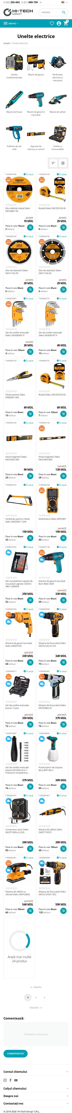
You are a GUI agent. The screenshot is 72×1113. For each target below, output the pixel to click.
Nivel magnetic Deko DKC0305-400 (16, 458)
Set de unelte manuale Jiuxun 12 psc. (17, 706)
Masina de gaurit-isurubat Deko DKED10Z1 (18, 644)
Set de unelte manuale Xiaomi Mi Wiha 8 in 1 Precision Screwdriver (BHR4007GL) (17, 770)
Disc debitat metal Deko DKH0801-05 (17, 209)
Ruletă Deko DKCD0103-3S (52, 208)
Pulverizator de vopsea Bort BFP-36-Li (50, 768)
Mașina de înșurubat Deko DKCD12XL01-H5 (52, 644)
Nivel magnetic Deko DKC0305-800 (49, 458)
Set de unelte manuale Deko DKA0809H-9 (17, 334)
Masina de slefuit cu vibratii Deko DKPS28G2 (17, 893)
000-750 (29, 2)
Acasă (6, 43)
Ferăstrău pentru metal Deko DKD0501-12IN (17, 520)
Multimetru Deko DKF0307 (52, 519)
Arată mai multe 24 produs (19, 959)
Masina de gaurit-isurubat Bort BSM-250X (52, 582)
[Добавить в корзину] (30, 227)
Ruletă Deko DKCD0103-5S (52, 394)
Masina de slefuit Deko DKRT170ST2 (50, 831)
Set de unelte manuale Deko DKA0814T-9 (50, 334)
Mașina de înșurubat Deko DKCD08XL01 (52, 706)
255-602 (11, 2)
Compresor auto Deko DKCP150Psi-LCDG (16, 831)
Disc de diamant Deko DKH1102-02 (50, 272)
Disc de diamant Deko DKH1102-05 (16, 272)
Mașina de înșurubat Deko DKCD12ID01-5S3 (52, 893)
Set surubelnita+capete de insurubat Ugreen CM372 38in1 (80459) (19, 584)
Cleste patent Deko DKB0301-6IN (15, 396)
